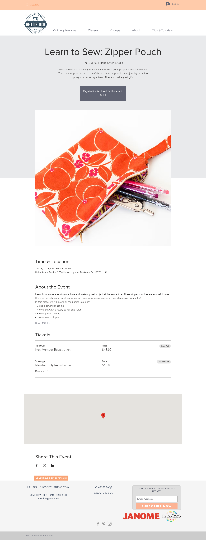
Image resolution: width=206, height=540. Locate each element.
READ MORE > (43, 323)
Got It (103, 95)
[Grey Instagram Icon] (109, 523)
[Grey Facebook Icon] (98, 523)
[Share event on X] (44, 465)
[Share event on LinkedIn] (52, 465)
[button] (115, 30)
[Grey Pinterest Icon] (103, 523)
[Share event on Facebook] (36, 465)
